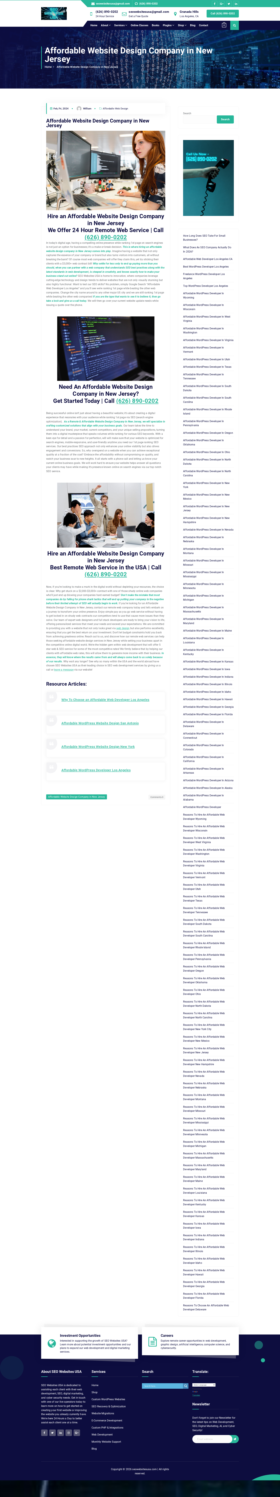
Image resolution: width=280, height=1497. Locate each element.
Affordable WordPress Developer (202, 807)
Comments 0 (156, 797)
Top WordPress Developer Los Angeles (205, 285)
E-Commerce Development (107, 1420)
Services (119, 25)
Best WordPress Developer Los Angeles (206, 266)
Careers (167, 1336)
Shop (181, 25)
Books (155, 25)
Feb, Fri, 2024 (61, 108)
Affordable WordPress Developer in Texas (207, 366)
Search (187, 113)
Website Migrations (103, 1413)
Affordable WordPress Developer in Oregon (208, 432)
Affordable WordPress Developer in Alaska (207, 788)
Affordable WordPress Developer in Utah (206, 359)
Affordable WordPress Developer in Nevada (208, 529)
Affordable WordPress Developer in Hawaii (208, 699)
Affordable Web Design (115, 108)
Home (94, 25)
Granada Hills (189, 12)
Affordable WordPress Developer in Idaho (207, 691)
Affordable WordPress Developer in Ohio (206, 452)
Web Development (102, 1434)
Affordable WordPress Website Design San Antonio (100, 723)
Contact (203, 25)
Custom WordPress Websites (108, 1399)
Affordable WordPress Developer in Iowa (206, 669)
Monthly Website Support (106, 1441)
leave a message (63, 669)
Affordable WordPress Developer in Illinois (207, 684)
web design (123, 628)
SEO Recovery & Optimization (109, 1406)
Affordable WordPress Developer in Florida (208, 714)
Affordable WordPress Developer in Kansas (208, 661)
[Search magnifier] (185, 1386)
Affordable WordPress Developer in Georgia (208, 706)
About (104, 25)
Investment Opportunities (80, 1336)
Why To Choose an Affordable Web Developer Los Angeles (105, 700)
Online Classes (139, 25)
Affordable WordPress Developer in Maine (207, 630)
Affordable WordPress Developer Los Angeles (96, 770)
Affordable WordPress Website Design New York (98, 747)
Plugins (167, 25)
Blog (192, 25)
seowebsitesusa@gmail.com (113, 3)
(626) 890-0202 (148, 3)
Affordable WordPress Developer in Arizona (208, 780)
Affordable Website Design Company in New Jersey (87, 66)
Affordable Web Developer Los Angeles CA (207, 259)
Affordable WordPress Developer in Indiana (208, 676)
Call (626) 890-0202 (223, 13)
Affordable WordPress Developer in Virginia (208, 340)
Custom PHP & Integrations (107, 1427)
